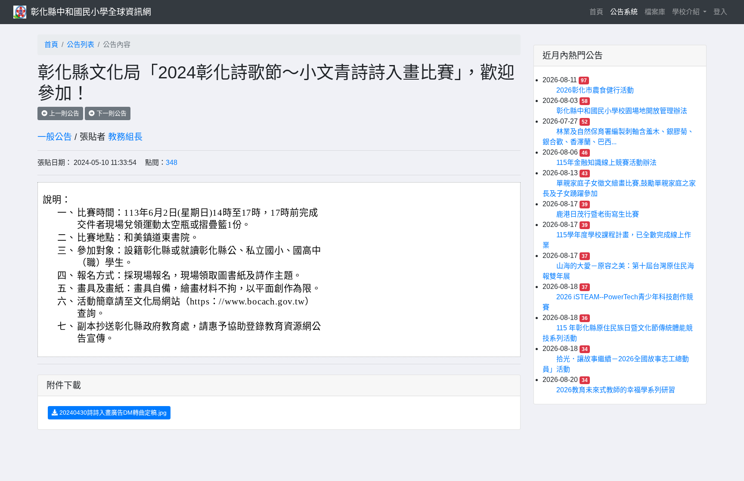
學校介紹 (686, 12)
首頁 (598, 12)
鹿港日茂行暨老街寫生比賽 (597, 214)
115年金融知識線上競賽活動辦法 (606, 162)
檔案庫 (655, 12)
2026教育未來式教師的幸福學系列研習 (615, 390)
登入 (720, 12)
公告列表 (80, 44)
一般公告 (54, 137)
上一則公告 (63, 113)
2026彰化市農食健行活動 (595, 90)
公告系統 (624, 12)
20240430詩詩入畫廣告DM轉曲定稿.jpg (112, 412)
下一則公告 (111, 113)
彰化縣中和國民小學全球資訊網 (91, 12)
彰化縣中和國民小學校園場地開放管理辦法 (621, 111)
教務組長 (125, 137)
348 (171, 162)
